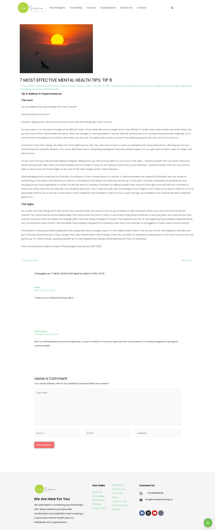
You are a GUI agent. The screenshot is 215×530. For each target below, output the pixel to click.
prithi (37, 287)
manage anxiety (160, 85)
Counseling (75, 7)
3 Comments (27, 85)
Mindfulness (98, 500)
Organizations (108, 7)
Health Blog (40, 331)
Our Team (117, 493)
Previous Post (28, 260)
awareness (144, 85)
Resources (127, 7)
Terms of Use (119, 501)
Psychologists (57, 7)
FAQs (115, 497)
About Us (97, 491)
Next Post (188, 260)
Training (96, 504)
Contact (142, 7)
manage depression (181, 85)
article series (130, 85)
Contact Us (118, 489)
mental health (51, 89)
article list (117, 85)
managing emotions (31, 89)
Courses (91, 7)
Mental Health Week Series (51, 85)
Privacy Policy (99, 508)
